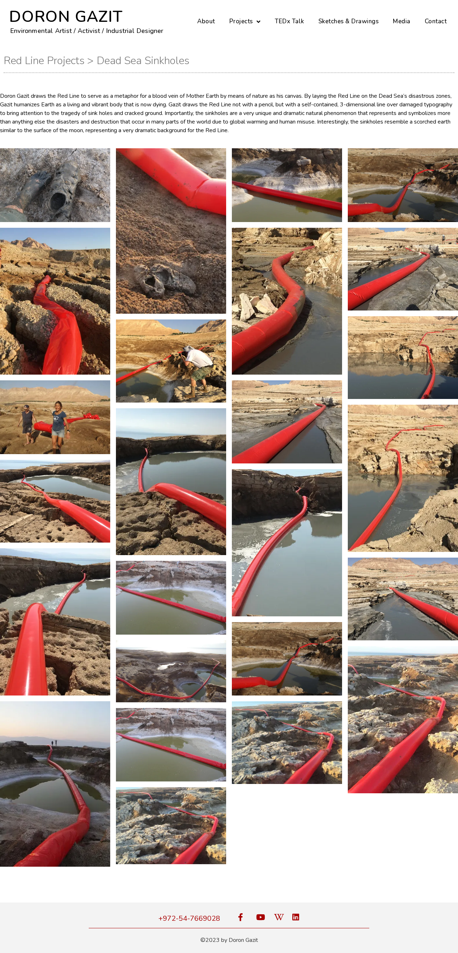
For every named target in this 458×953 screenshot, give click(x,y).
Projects (241, 21)
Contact (436, 21)
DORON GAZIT (66, 17)
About (206, 21)
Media (401, 21)
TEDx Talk (289, 21)
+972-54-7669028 (189, 918)
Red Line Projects (44, 60)
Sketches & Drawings (348, 21)
